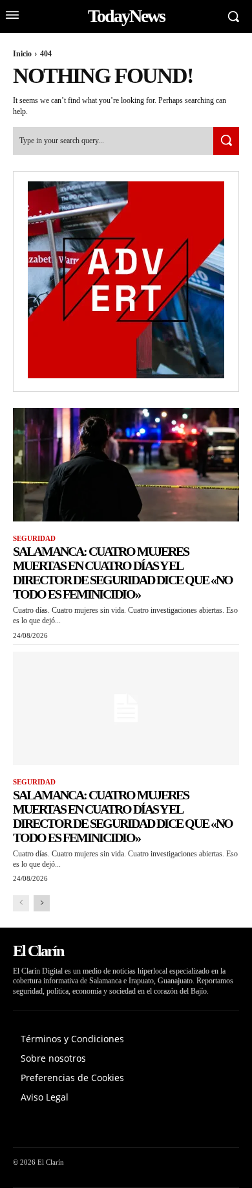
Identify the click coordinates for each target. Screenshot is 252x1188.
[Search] (226, 141)
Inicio (22, 53)
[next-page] (42, 903)
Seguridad (34, 538)
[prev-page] (21, 903)
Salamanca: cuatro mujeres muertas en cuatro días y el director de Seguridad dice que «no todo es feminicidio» (123, 572)
